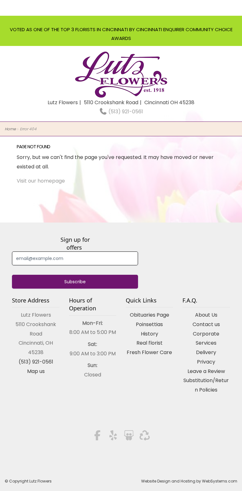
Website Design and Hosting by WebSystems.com (189, 481)
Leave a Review (206, 371)
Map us (36, 371)
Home (10, 129)
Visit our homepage (41, 180)
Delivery (206, 352)
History (149, 333)
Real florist (149, 343)
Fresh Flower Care (149, 352)
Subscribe (75, 282)
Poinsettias (149, 324)
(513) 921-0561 (125, 111)
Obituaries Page (149, 315)
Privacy (206, 361)
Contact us (206, 324)
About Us (206, 315)
